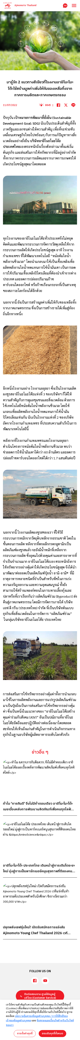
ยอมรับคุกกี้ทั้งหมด (52, 1033)
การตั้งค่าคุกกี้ (25, 1033)
